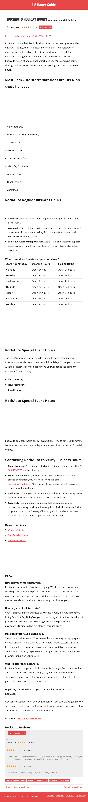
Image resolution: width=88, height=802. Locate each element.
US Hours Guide (44, 4)
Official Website (16, 529)
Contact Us (60, 796)
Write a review (45, 27)
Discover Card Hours (29, 718)
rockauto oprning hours (59, 780)
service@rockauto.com (19, 483)
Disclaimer (70, 796)
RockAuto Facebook (18, 535)
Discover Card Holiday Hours (17, 787)
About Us (50, 796)
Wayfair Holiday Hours (73, 787)
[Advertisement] (44, 106)
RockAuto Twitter (17, 540)
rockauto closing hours (16, 780)
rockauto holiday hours (37, 780)
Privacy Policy (81, 796)
